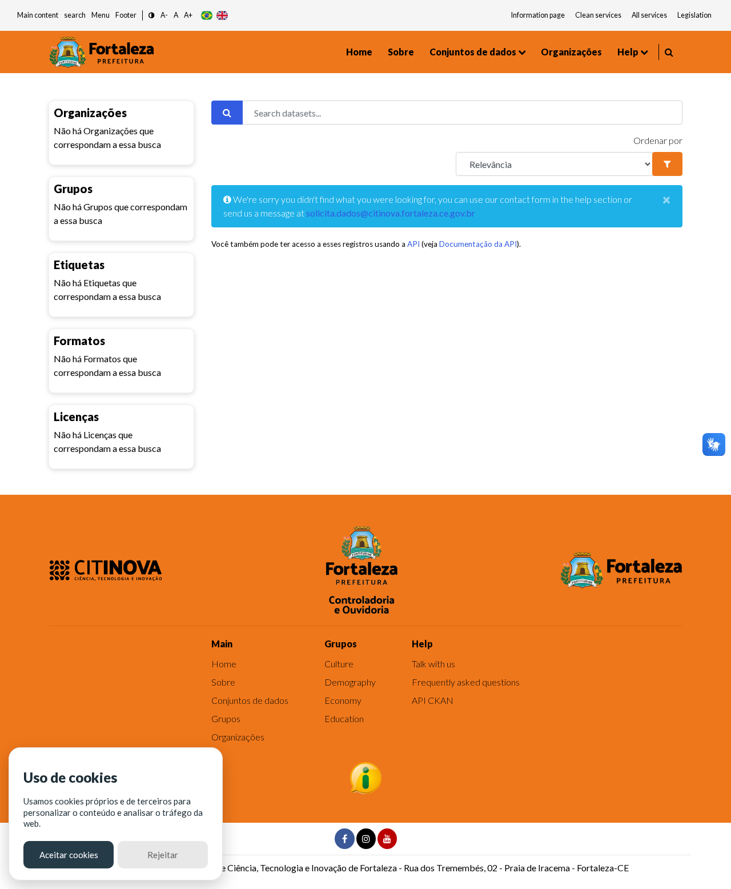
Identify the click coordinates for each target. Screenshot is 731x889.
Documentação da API (478, 244)
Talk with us (433, 663)
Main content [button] (37, 15)
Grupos (225, 718)
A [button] (176, 15)
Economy (343, 700)
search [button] (75, 15)
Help (627, 51)
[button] (151, 15)
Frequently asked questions (466, 681)
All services (649, 15)
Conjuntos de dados (472, 51)
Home (359, 51)
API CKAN (432, 700)
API (413, 244)
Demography (350, 681)
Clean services (598, 15)
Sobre (401, 51)
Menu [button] (100, 15)
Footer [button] (125, 15)
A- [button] (164, 15)
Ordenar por (657, 140)
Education (344, 718)
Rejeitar (162, 855)
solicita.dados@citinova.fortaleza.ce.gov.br (390, 212)
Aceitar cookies (68, 855)
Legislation (694, 15)
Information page (538, 15)
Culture (339, 663)
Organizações (571, 51)
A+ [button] (188, 15)
